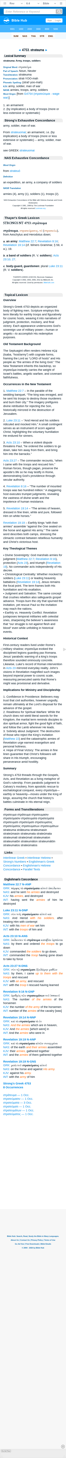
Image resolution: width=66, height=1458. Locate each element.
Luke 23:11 (56, 266)
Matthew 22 (11, 738)
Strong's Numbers (14, 861)
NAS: (6, 892)
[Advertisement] (33, 1189)
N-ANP (26, 884)
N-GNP (29, 991)
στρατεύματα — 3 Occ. (17, 1102)
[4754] (62, 656)
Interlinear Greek (14, 857)
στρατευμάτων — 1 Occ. (18, 1110)
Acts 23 (22, 562)
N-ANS (23, 936)
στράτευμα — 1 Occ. (16, 1095)
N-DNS (23, 965)
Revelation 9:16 (48, 241)
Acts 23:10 (13, 442)
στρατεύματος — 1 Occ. (18, 1114)
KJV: (6, 896)
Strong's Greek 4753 (17, 1083)
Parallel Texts (31, 869)
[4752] (4, 656)
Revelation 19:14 (14, 245)
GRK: (6, 888)
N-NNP (31, 1017)
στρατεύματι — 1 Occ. (17, 1106)
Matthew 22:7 (27, 241)
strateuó (15, 171)
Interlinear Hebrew (39, 857)
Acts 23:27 (10, 460)
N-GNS (31, 1061)
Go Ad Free (6, 1451)
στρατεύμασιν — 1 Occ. (18, 1098)
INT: (5, 899)
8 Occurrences (13, 1087)
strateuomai (18, 132)
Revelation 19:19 (14, 522)
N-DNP (23, 910)
